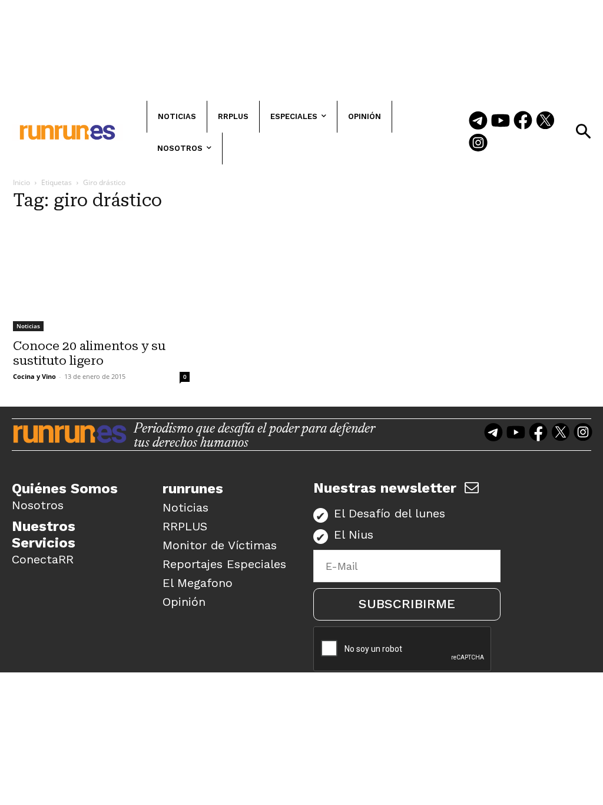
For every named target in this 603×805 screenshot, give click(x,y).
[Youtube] (500, 121)
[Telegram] (478, 121)
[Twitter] (545, 121)
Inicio (21, 182)
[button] (583, 131)
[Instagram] (478, 144)
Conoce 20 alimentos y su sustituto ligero (89, 353)
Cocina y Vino (34, 376)
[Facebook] (523, 121)
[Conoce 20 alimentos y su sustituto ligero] (101, 277)
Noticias (28, 326)
